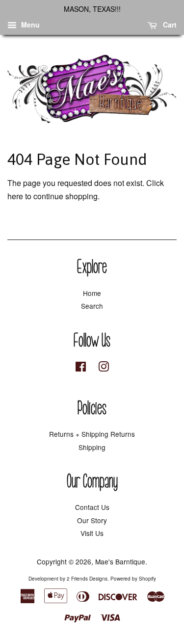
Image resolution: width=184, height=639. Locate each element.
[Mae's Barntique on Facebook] (80, 368)
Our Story (92, 520)
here (15, 196)
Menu (29, 24)
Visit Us (92, 533)
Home (92, 293)
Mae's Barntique (120, 561)
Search (92, 306)
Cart (169, 24)
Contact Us (92, 507)
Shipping (92, 447)
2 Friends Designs (87, 578)
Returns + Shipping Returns (92, 434)
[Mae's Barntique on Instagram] (103, 368)
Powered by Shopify (133, 578)
